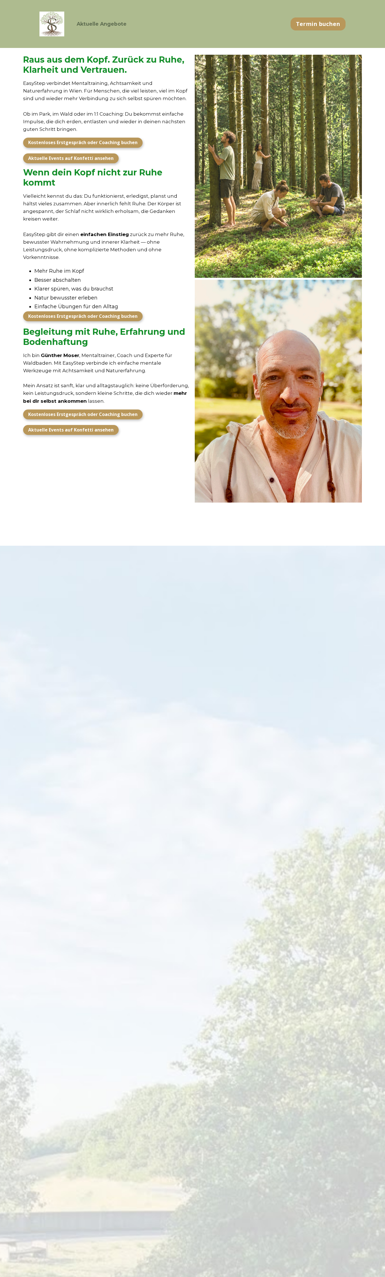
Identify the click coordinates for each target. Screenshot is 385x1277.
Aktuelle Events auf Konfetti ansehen (71, 158)
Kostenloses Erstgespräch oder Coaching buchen (83, 142)
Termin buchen (318, 24)
